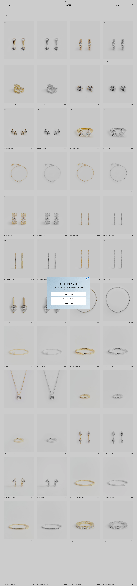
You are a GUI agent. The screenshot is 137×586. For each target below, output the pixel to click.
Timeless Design (68, 294)
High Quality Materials (68, 298)
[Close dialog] (87, 278)
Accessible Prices (68, 303)
